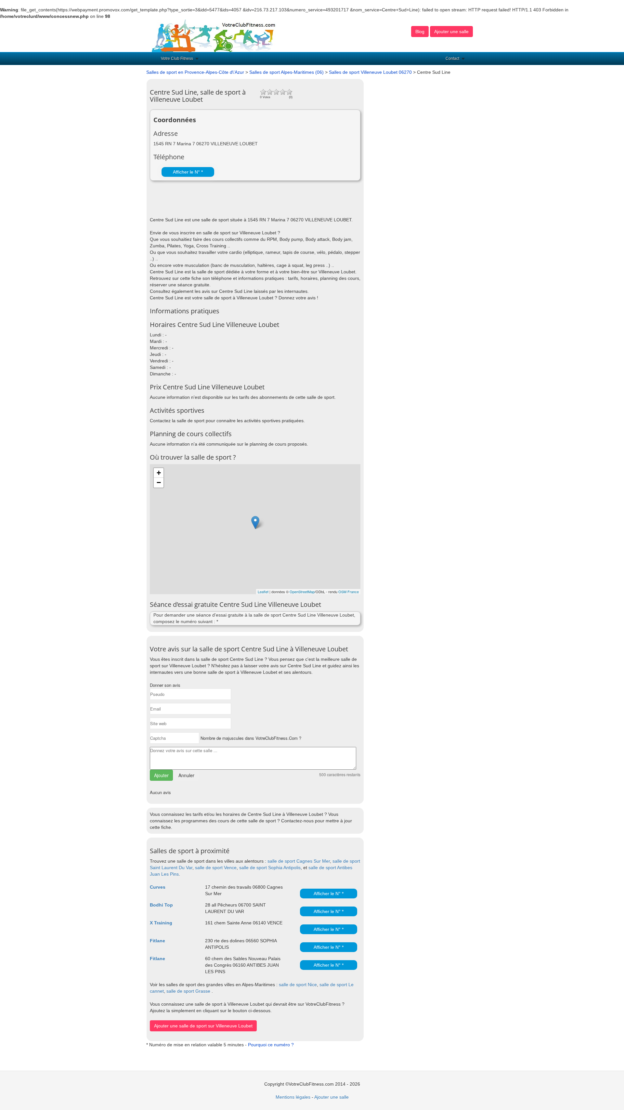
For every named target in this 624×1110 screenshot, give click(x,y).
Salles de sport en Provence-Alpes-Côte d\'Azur (195, 72)
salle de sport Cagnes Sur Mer (298, 861)
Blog (419, 31)
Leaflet (263, 591)
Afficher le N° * (188, 172)
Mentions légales (293, 1097)
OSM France (348, 591)
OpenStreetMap (302, 591)
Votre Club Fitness (177, 58)
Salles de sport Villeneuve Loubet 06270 (370, 72)
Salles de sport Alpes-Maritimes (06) (286, 72)
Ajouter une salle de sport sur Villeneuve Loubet (203, 1025)
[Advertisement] (226, 200)
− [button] (159, 482)
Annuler (186, 775)
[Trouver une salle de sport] (214, 35)
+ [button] (159, 473)
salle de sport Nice (298, 984)
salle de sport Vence (216, 867)
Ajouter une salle (451, 31)
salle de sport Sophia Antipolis (270, 867)
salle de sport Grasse (188, 991)
